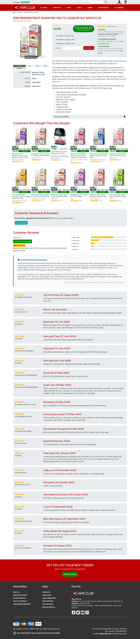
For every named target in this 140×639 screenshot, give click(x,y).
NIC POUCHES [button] (103, 7)
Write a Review (20, 245)
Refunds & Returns (48, 607)
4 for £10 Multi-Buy (84, 29)
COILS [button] (79, 7)
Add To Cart (89, 48)
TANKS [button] (89, 7)
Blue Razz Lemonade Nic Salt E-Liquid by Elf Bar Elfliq (99, 155)
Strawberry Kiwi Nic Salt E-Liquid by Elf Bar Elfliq (40, 155)
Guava (42, 72)
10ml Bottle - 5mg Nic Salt (65, 36)
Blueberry (35, 72)
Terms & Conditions (20, 601)
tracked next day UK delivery (108, 34)
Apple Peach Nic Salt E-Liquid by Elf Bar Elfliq (118, 155)
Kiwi (33, 74)
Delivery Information (20, 595)
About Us (16, 592)
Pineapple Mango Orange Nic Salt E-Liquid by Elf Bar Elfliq (21, 196)
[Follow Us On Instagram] (87, 612)
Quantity (58, 48)
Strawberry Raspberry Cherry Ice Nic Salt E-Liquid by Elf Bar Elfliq (78, 155)
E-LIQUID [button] (43, 7)
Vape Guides (46, 595)
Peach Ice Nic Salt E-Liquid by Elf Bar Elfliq (98, 195)
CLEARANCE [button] (119, 7)
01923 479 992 (85, 603)
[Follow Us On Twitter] (78, 612)
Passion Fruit (40, 74)
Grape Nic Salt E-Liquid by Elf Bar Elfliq (79, 195)
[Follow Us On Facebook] (74, 612)
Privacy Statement (19, 598)
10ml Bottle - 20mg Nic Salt (65, 43)
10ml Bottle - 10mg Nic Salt (65, 39)
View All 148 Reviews (21, 241)
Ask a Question (21, 223)
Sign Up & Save (70, 574)
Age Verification (48, 601)
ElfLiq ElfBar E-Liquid (31, 12)
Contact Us (46, 592)
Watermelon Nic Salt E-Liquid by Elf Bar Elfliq (59, 195)
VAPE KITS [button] (57, 7)
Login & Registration (49, 598)
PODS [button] (69, 7)
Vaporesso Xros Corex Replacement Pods (59, 152)
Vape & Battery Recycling (21, 604)
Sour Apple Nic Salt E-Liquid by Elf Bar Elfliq (117, 195)
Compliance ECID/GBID (61, 117)
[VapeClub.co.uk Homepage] (14, 12)
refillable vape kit (96, 72)
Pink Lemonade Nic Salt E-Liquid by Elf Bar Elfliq (40, 195)
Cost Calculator (47, 604)
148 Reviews (111, 26)
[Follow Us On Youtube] (83, 612)
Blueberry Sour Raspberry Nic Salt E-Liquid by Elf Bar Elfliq (20, 155)
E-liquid (19, 12)
